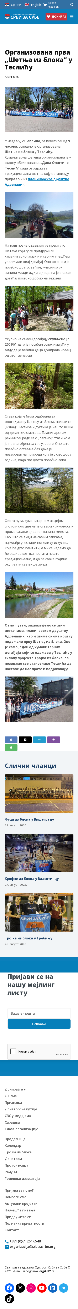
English (36, 5)
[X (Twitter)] (25, 739)
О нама (11, 1096)
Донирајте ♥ (15, 1089)
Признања (13, 1102)
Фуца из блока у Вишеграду (29, 819)
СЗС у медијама (18, 1115)
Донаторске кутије (21, 1109)
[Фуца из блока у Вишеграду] (39, 793)
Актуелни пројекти (21, 1203)
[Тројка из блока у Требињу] (39, 912)
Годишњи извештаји (22, 1178)
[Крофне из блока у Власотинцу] (39, 853)
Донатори (13, 1158)
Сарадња (12, 1122)
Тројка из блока (18, 1152)
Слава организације (21, 1129)
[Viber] (53, 739)
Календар (13, 1145)
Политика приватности (24, 1223)
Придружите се (18, 1217)
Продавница (15, 1139)
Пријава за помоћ (19, 1190)
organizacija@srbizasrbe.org (32, 1246)
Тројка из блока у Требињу (28, 938)
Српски (16, 5)
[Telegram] (39, 739)
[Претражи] (71, 4)
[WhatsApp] (11, 747)
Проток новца (16, 1165)
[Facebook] (11, 739)
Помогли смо (15, 1197)
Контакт (12, 1230)
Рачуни (11, 1172)
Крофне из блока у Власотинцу (32, 878)
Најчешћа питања (20, 1210)
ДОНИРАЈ (59, 16)
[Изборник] (71, 16)
